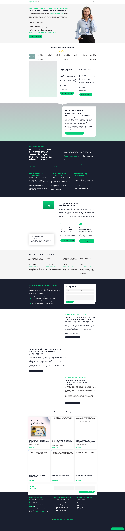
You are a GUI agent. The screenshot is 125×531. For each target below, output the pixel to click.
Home (55, 2)
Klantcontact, (67, 151)
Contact (89, 2)
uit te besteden (76, 157)
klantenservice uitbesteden (39, 511)
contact (34, 512)
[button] (32, 447)
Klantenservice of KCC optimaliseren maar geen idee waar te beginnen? (77, 115)
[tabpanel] (36, 266)
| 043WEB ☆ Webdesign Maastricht (69, 528)
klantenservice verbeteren (70, 156)
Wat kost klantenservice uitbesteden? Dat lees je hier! (42, 32)
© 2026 (49, 528)
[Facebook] (30, 506)
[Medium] (34, 506)
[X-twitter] (33, 506)
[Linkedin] (31, 506)
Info (85, 2)
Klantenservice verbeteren (77, 2)
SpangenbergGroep (55, 528)
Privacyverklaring (62, 523)
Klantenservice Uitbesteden (64, 2)
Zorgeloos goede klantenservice (68, 204)
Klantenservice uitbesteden (56, 13)
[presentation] (59, 275)
